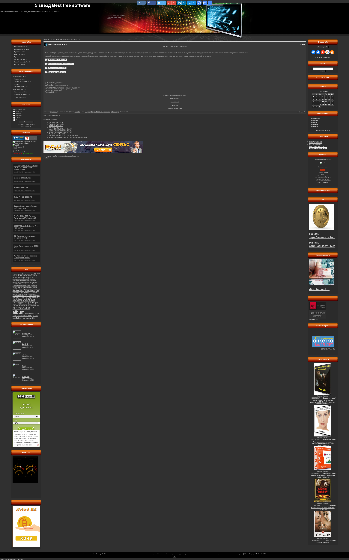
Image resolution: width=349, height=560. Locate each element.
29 (313, 107)
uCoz (174, 557)
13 (329, 99)
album (19, 312)
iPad (21, 294)
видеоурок (30, 274)
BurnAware (36, 289)
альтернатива (17, 280)
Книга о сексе (322, 542)
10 (320, 99)
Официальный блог (316, 141)
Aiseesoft (16, 287)
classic (35, 287)
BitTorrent (25, 280)
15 (313, 102)
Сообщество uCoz (315, 143)
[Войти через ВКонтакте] (313, 52)
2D (25, 309)
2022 (28, 309)
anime (35, 275)
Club (32, 318)
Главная (165, 46)
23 (316, 104)
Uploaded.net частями (174, 108)
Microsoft (16, 291)
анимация (28, 313)
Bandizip (15, 297)
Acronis (21, 287)
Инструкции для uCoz (316, 146)
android (15, 284)
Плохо (18, 117)
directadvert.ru (319, 289)
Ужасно (18, 120)
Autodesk (20, 302)
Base (20, 296)
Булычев (16, 275)
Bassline (15, 305)
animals (24, 275)
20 (329, 102)
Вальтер (28, 277)
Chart (21, 292)
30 (316, 107)
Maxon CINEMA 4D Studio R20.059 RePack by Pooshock (68, 137)
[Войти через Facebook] (318, 52)
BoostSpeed (17, 285)
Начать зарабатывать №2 (322, 244)
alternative (26, 318)
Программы (18, 92)
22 (313, 104)
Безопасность (19, 76)
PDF (38, 274)
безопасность (26, 285)
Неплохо (19, 115)
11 (323, 99)
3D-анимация (27, 300)
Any (38, 296)
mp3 (20, 275)
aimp (17, 292)
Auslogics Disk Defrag (29, 296)
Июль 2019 (323, 92)
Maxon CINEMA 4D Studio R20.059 (60, 132)
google (33, 294)
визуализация (17, 300)
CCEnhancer (23, 297)
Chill (37, 291)
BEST (32, 307)
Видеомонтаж (27, 289)
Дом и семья (331, 540)
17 (320, 102)
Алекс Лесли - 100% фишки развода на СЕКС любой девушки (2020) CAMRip (323, 402)
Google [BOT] (28, 153)
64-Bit (28, 299)
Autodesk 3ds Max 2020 (57, 134)
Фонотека (17, 97)
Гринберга (23, 279)
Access (32, 299)
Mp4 (31, 302)
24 (320, 104)
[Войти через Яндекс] (323, 52)
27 (329, 104)
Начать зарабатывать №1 (322, 235)
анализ (15, 294)
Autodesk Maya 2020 (56, 126)
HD (19, 294)
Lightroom (22, 299)
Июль (57, 39)
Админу (46, 157)
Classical (16, 299)
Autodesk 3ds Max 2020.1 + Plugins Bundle (63, 135)
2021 (22, 309)
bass (14, 292)
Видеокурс (16, 274)
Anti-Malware (28, 287)
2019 (14, 318)
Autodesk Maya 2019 (56, 122)
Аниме (30, 275)
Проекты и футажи (20, 94)
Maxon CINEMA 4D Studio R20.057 (60, 130)
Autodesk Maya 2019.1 (56, 124)
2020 (19, 304)
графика (34, 285)
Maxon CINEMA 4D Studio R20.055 (60, 129)
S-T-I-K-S (35, 277)
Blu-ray (35, 316)
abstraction (22, 305)
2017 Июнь (314, 124)
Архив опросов (30, 124)
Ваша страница (323, 182)
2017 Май (314, 122)
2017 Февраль (315, 118)
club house (28, 316)
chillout (21, 291)
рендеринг (88, 111)
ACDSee (15, 289)
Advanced (34, 297)
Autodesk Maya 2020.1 (56, 127)
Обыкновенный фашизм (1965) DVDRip (323, 508)
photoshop (16, 282)
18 (323, 102)
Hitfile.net (175, 105)
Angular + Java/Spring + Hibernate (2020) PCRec (323, 476)
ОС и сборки (18, 89)
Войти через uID (323, 47)
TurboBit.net (175, 102)
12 (326, 99)
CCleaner (22, 284)
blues (20, 289)
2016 (33, 313)
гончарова (16, 279)
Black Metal (32, 304)
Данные (35, 302)
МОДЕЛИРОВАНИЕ (97, 111)
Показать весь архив (323, 130)
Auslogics (33, 284)
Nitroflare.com (174, 98)
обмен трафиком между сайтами (11, 559)
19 (326, 102)
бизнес (15, 304)
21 (332, 102)
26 (326, 104)
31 (62, 39)
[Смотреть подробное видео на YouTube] (38, 445)
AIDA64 (32, 292)
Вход (181, 46)
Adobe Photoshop (25, 282)
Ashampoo (32, 280)
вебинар (23, 274)
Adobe (27, 284)
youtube (29, 305)
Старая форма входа (322, 57)
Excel (29, 297)
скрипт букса (313, 319)
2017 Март (314, 120)
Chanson (21, 307)
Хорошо (18, 113)
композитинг (106, 111)
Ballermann (16, 309)
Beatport (27, 307)
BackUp (34, 282)
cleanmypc (27, 294)
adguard (26, 292)
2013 (37, 313)
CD (35, 274)
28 (332, 104)
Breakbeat (20, 316)
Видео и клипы (19, 79)
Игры (16, 84)
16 (316, 102)
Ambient (32, 291)
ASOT (15, 316)
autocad (26, 302)
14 (332, 99)
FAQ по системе (315, 144)
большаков (21, 277)
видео (27, 291)
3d (36, 292)
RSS (185, 46)
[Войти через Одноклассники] (332, 52)
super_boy (77, 111)
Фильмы (332, 505)
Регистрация (174, 46)
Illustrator (24, 304)
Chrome (15, 296)
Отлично (19, 111)
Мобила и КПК (19, 87)
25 (323, 104)
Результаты (21, 124)
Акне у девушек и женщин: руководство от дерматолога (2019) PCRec (323, 443)
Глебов (15, 277)
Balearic (19, 318)
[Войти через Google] (327, 52)
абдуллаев (31, 279)
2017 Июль (314, 126)
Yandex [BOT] (17, 153)
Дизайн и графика (20, 81)
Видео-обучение (329, 398)
